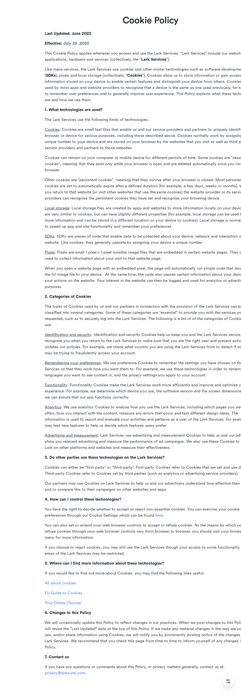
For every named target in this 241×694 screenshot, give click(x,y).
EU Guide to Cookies (63, 593)
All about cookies (60, 583)
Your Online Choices (63, 603)
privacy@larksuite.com (65, 673)
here (159, 515)
